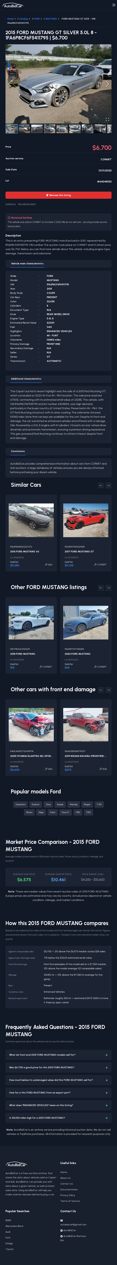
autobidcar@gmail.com (73, 1224)
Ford (7, 1237)
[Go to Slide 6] (75, 128)
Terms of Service (70, 1201)
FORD (37, 18)
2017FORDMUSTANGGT (79, 551)
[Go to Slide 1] (11, 128)
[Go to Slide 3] (37, 128)
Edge (41, 812)
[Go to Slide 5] (62, 128)
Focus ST (65, 812)
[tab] (27, 264)
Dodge (9, 1243)
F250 (88, 812)
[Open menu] (113, 5)
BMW (8, 1220)
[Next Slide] (107, 84)
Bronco (29, 812)
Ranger (87, 804)
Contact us (10, 204)
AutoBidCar (69, 1230)
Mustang (73, 804)
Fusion (52, 812)
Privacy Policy (67, 1195)
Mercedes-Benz (14, 1226)
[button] (58, 84)
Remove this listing (58, 195)
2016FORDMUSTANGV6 (24, 551)
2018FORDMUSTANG (22, 653)
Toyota (9, 1249)
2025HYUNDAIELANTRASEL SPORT (31, 756)
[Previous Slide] (9, 84)
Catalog (23, 18)
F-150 (99, 804)
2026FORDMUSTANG (77, 653)
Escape (60, 804)
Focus (48, 804)
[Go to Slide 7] (87, 128)
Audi (7, 1231)
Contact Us (66, 1183)
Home (10, 18)
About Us (65, 1177)
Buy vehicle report (27, 204)
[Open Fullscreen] (107, 119)
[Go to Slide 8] (100, 128)
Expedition (20, 804)
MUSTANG (51, 18)
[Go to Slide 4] (49, 128)
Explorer (36, 804)
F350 (78, 812)
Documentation (69, 1189)
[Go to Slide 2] (24, 128)
